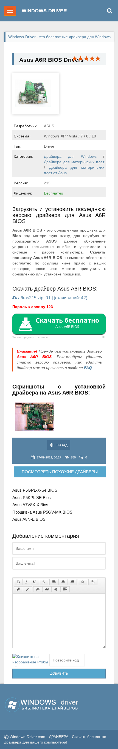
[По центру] (63, 582)
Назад (61, 445)
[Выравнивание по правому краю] (72, 582)
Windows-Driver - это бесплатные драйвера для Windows (59, 37)
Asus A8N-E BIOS (29, 519)
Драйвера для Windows (70, 156)
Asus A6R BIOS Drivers (51, 60)
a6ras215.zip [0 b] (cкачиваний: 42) (52, 297)
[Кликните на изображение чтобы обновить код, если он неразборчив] (30, 660)
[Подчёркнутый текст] (34, 582)
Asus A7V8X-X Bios (30, 504)
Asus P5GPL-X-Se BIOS (34, 490)
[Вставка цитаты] (47, 589)
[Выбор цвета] (27, 589)
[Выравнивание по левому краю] (54, 582)
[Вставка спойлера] (65, 589)
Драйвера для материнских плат (74, 162)
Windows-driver (44, 10)
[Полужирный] (18, 582)
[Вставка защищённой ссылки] (18, 589)
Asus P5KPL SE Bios (31, 497)
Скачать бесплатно (67, 322)
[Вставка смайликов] (82, 582)
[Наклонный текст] (26, 582)
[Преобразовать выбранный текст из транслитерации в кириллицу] (56, 589)
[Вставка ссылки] (92, 582)
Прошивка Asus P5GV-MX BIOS (42, 512)
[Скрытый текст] (38, 589)
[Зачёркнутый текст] (43, 582)
